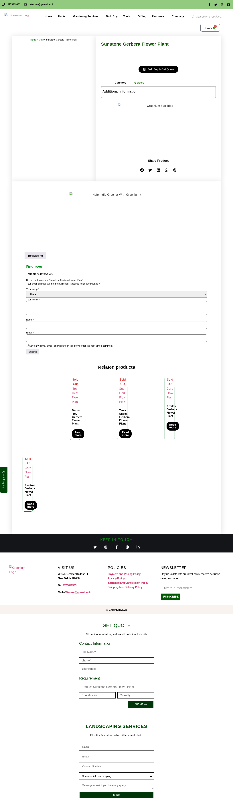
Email (30, 332)
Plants (62, 16)
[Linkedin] (228, 4)
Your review (33, 299)
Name (30, 319)
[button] (142, 170)
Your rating (32, 289)
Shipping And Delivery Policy (125, 587)
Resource (158, 16)
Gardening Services (85, 16)
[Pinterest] (127, 547)
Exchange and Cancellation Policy (128, 582)
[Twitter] (215, 4)
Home (48, 16)
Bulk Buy (112, 16)
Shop (41, 40)
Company (178, 16)
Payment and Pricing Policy (124, 573)
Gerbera (139, 82)
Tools (126, 16)
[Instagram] (222, 4)
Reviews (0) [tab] (35, 255)
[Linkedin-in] (138, 547)
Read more (78, 434)
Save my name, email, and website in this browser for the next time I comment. (71, 346)
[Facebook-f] (209, 4)
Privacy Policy (116, 578)
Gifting (142, 16)
